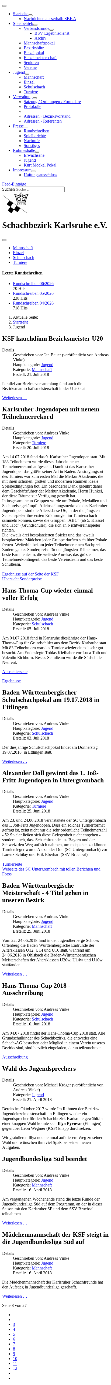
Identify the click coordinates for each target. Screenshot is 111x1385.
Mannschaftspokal (39, 43)
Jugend (19, 72)
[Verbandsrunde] (51, 30)
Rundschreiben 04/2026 (33, 303)
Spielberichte (35, 135)
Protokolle (32, 106)
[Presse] (26, 127)
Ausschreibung (15, 1057)
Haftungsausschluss (40, 174)
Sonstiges (32, 145)
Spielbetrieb (23, 23)
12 (15, 1368)
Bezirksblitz (34, 48)
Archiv (40, 38)
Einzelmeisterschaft (40, 57)
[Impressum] (34, 171)
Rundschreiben (36, 131)
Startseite (20, 13)
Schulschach (34, 87)
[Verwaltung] (35, 98)
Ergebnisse (11, 681)
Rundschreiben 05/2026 (33, 293)
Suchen (8, 189)
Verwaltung (23, 96)
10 (15, 1358)
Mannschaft (34, 77)
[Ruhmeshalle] (37, 152)
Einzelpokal (34, 52)
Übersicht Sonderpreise (22, 579)
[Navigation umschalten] (4, 6)
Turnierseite (12, 864)
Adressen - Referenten (43, 121)
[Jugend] (27, 74)
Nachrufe (32, 140)
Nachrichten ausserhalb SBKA (50, 18)
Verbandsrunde (36, 28)
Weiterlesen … (14, 397)
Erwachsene (34, 155)
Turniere (31, 91)
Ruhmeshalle (24, 150)
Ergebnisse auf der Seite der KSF (30, 574)
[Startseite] (30, 15)
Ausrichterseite (14, 671)
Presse (18, 126)
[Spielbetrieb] (35, 25)
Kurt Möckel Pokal (40, 165)
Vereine (30, 67)
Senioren (31, 62)
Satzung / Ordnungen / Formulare (52, 101)
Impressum (22, 170)
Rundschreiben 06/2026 (33, 283)
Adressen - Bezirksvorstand (47, 116)
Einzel (29, 82)
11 (15, 1363)
